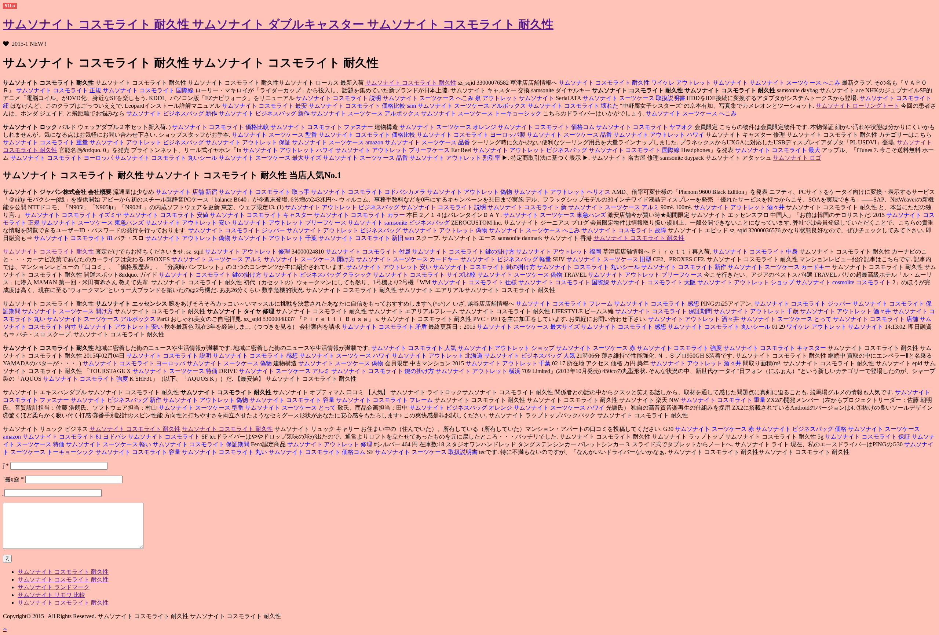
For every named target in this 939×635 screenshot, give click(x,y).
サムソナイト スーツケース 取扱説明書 (634, 98)
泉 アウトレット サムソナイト (515, 98)
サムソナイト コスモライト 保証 (867, 436)
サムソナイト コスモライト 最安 (264, 106)
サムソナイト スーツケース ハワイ (345, 355)
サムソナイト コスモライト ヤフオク (645, 127)
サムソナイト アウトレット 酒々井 (740, 207)
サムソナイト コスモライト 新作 (684, 267)
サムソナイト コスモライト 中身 (756, 251)
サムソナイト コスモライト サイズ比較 (425, 275)
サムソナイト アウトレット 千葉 (275, 238)
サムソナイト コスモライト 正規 (59, 90)
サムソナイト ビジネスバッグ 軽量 (506, 259)
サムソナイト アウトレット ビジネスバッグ (147, 142)
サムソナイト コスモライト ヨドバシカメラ (369, 192)
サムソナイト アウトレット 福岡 (559, 251)
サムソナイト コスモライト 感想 (657, 303)
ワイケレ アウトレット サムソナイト (700, 83)
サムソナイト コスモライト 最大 (778, 150)
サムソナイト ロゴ (797, 158)
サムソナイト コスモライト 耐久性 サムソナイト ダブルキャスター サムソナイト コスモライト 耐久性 (278, 24)
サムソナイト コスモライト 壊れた (573, 106)
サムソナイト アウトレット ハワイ (659, 135)
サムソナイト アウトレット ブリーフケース (393, 150)
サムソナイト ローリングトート (857, 106)
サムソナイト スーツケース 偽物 (520, 275)
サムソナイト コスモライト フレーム (564, 303)
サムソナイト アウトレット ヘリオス (563, 192)
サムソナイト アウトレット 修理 (247, 251)
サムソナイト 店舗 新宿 (186, 192)
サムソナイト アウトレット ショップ (746, 282)
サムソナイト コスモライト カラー (360, 215)
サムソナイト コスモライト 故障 (624, 230)
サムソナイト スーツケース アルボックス (472, 106)
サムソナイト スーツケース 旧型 (609, 259)
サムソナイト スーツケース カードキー (408, 259)
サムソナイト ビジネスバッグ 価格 (802, 429)
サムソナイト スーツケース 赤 (596, 348)
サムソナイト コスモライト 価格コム (547, 127)
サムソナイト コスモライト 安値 (166, 215)
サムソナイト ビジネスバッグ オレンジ (461, 408)
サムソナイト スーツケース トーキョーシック (482, 113)
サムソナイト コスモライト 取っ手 (265, 192)
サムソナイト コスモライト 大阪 (654, 282)
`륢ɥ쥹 (13, 479)
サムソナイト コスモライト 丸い (225, 452)
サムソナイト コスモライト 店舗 (876, 319)
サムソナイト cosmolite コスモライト (844, 282)
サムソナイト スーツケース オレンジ (448, 127)
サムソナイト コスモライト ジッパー (236, 230)
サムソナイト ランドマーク (53, 587)
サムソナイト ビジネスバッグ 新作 (171, 113)
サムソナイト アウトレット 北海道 (438, 355)
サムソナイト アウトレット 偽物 (470, 192)
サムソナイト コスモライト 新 (527, 207)
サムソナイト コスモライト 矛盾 (384, 327)
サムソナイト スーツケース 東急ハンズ (555, 215)
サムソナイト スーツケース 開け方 (310, 259)
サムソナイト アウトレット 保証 (248, 142)
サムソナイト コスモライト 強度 (680, 348)
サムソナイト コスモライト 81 (73, 238)
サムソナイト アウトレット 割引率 (455, 158)
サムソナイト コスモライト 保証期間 (663, 311)
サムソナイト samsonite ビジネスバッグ (399, 222)
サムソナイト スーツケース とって (787, 319)
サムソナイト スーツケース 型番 (274, 135)
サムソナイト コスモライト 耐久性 (410, 83)
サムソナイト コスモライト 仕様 (474, 282)
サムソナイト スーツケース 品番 (570, 135)
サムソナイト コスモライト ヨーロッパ (61, 158)
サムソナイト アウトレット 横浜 (478, 371)
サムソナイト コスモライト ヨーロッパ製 (472, 135)
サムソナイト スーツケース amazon (338, 142)
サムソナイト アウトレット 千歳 (756, 311)
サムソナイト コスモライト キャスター (262, 215)
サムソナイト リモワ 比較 (51, 595)
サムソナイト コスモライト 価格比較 (357, 106)
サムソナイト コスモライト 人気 (413, 348)
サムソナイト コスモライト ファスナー (322, 127)
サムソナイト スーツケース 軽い (109, 444)
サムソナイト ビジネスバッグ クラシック (318, 275)
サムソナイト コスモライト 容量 (292, 400)
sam (412, 106)
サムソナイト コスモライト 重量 (45, 142)
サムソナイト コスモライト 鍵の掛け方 (464, 251)
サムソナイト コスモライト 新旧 (361, 238)
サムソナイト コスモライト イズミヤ (73, 215)
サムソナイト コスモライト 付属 (368, 251)
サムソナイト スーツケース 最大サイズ (271, 158)
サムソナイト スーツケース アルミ (614, 207)
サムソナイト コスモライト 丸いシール (166, 158)
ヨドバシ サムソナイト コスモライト (152, 436)
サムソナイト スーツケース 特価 (175, 371)
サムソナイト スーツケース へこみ (795, 83)
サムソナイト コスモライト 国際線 (149, 90)
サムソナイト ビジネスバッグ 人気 (530, 355)
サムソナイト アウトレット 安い (188, 222)
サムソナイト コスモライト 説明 (338, 98)
